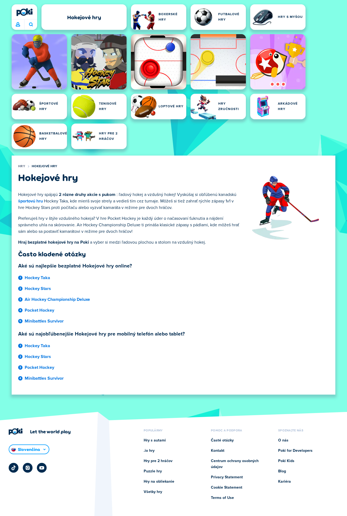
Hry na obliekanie (159, 481)
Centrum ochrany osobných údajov (235, 464)
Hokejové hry (44, 166)
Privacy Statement (227, 477)
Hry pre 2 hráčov (158, 461)
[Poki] (24, 12)
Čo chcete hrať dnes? (30, 25)
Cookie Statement (226, 487)
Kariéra (284, 481)
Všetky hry (153, 492)
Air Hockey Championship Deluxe (57, 299)
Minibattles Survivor (44, 321)
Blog (282, 471)
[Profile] (18, 25)
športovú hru (30, 201)
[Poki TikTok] (13, 468)
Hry (21, 166)
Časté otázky (222, 440)
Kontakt (217, 451)
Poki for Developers (295, 451)
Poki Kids (286, 461)
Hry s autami (155, 440)
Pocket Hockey (39, 310)
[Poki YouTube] (42, 468)
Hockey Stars (38, 288)
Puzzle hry (153, 471)
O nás (283, 440)
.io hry (149, 451)
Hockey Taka (37, 278)
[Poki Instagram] (28, 468)
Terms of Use (222, 498)
